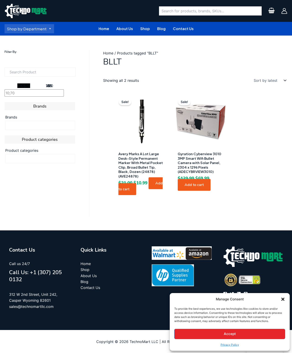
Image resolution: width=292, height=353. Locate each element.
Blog (84, 281)
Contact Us (90, 287)
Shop (85, 269)
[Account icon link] (284, 11)
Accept (230, 334)
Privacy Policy (230, 344)
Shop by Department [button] (27, 28)
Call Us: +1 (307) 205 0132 (35, 276)
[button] (283, 299)
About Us (89, 275)
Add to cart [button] (194, 184)
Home (108, 53)
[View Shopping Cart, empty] (271, 11)
